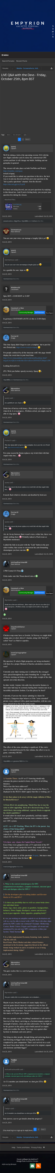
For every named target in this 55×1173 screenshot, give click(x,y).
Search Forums (8, 61)
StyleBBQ (24, 221)
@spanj (35, 855)
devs (8, 135)
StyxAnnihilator (18, 627)
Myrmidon (15, 388)
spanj (13, 146)
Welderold (15, 287)
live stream (17, 135)
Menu (6, 55)
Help (13, 1147)
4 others (34, 221)
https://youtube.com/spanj (12, 171)
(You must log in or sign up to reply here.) (18, 1130)
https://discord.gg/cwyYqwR (14, 184)
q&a (25, 135)
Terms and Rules (23, 1147)
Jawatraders (8, 221)
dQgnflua (17, 221)
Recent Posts (21, 61)
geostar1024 (17, 761)
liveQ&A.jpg (17, 204)
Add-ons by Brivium (9, 1164)
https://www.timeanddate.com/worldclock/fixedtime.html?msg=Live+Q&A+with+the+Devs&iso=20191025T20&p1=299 (26, 359)
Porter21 (14, 336)
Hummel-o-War (17, 308)
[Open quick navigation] (51, 68)
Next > (27, 139)
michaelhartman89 (19, 562)
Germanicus (16, 230)
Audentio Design (32, 1161)
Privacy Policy (36, 1147)
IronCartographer (18, 653)
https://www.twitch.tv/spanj (26, 347)
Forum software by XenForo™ (27, 1159)
